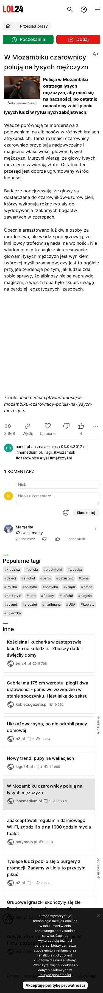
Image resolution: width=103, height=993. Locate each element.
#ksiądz (69, 587)
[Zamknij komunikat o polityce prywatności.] (99, 915)
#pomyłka (50, 587)
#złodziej (30, 604)
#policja (32, 569)
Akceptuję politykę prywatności (55, 985)
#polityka (30, 587)
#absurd (10, 604)
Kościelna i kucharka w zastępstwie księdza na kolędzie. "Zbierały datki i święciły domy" (45, 648)
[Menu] (97, 9)
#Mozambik (64, 452)
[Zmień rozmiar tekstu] (95, 54)
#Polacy (47, 596)
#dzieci (10, 578)
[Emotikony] (65, 513)
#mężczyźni (61, 458)
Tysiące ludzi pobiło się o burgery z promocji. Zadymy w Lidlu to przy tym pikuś (46, 868)
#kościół (66, 596)
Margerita (24, 527)
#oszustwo (64, 578)
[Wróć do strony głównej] (8, 26)
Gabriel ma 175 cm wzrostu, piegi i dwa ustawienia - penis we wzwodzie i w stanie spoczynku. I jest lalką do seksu (47, 689)
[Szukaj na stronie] (70, 9)
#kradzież (12, 569)
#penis (45, 578)
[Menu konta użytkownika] (83, 9)
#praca (86, 587)
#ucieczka (12, 613)
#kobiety (87, 604)
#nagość (85, 596)
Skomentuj (86, 512)
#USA (70, 604)
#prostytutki (52, 569)
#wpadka (75, 569)
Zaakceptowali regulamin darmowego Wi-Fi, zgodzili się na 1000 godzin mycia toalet (49, 827)
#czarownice (27, 458)
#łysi (44, 458)
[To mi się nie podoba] (66, 427)
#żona (84, 578)
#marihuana (51, 604)
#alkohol (28, 578)
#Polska (10, 587)
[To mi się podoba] (58, 539)
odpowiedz (77, 539)
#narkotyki (12, 596)
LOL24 (13, 9)
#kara (31, 596)
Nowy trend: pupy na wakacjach (40, 758)
